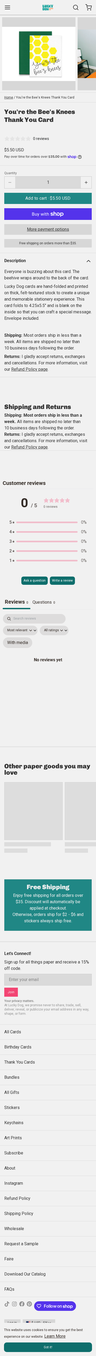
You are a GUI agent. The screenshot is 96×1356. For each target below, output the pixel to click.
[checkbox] (17, 642)
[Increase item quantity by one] (86, 182)
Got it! (48, 1347)
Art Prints (13, 1137)
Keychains (13, 1122)
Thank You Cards (19, 1062)
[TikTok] (7, 1306)
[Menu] (9, 7)
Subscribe (13, 1152)
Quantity (10, 173)
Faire (9, 1258)
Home (8, 97)
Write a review (62, 580)
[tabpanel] (48, 665)
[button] (48, 198)
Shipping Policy (18, 1213)
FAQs (9, 1289)
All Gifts (11, 1092)
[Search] (73, 7)
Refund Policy (17, 1198)
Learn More (55, 1336)
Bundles (11, 1077)
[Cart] (86, 7)
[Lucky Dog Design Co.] (48, 7)
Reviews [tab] (16, 602)
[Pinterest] (29, 1306)
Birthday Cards (17, 1047)
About (9, 1168)
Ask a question (34, 580)
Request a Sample (21, 1243)
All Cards (12, 1031)
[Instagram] (14, 1306)
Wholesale (14, 1228)
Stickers (12, 1107)
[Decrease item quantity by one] (10, 182)
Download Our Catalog (25, 1274)
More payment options (48, 229)
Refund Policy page (29, 447)
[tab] (43, 602)
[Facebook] (22, 1306)
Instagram (13, 1183)
